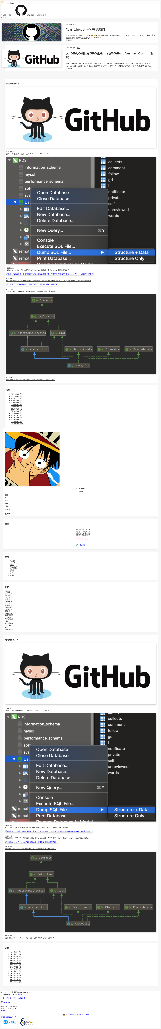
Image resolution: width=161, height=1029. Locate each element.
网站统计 (4, 1010)
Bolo (28, 992)
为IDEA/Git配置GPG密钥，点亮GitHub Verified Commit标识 (28, 154)
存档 (15, 998)
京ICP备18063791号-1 (9, 1017)
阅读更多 (69, 40)
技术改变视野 (9, 3)
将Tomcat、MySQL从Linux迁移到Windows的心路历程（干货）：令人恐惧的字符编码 (37, 270)
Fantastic (11, 994)
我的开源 (30, 15)
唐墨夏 (20, 994)
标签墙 (8, 998)
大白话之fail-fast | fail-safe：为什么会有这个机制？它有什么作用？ (30, 380)
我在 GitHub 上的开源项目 (85, 29)
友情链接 (22, 998)
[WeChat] (8, 514)
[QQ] (6, 514)
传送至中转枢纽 (7, 15)
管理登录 (4, 17)
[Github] (10, 514)
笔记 (78, 48)
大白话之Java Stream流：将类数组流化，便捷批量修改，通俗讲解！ (31, 291)
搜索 (2, 998)
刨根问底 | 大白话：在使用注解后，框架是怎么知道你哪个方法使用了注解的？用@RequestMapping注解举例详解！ (48, 281)
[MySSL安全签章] (27, 1025)
